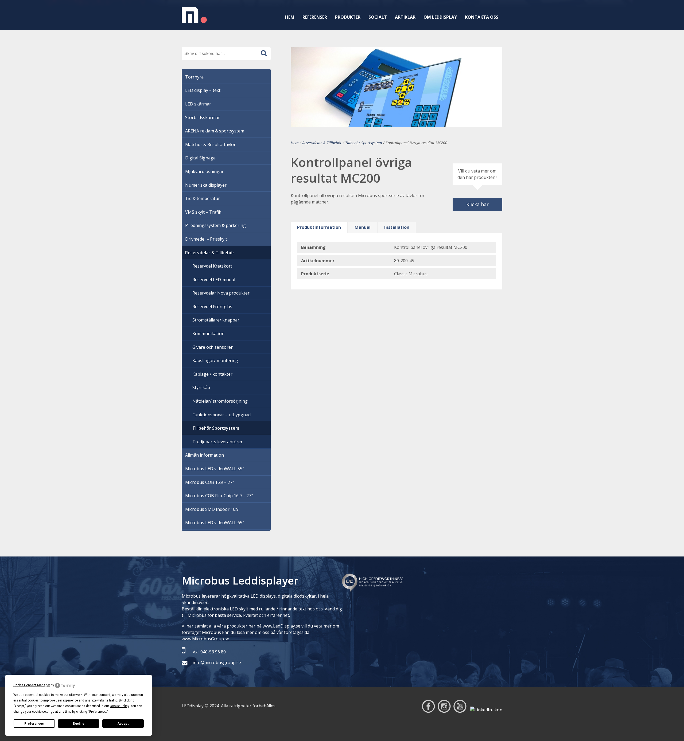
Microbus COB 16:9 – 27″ (209, 482)
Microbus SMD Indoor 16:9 (212, 509)
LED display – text (202, 90)
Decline (78, 724)
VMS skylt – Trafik (203, 212)
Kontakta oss (481, 17)
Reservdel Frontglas (212, 306)
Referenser (314, 17)
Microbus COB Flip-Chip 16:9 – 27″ (219, 496)
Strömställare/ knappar (215, 320)
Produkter (347, 17)
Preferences (34, 724)
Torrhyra (194, 77)
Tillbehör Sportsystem (363, 142)
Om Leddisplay (440, 17)
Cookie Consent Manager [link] (31, 685)
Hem (289, 17)
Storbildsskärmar (202, 117)
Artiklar (405, 17)
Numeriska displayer (206, 185)
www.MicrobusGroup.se (205, 639)
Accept (123, 724)
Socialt (377, 17)
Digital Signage (200, 158)
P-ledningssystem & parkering (215, 225)
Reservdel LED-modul (213, 280)
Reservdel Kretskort (212, 266)
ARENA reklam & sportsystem (214, 131)
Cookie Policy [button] (119, 706)
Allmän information (204, 455)
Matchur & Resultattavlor (210, 144)
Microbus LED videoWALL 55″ (214, 469)
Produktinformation (319, 227)
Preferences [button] (97, 711)
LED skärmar (198, 104)
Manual (363, 227)
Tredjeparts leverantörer (217, 442)
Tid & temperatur (202, 198)
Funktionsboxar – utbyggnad (221, 415)
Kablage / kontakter (212, 374)
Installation (396, 227)
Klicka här (477, 204)
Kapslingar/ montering (215, 360)
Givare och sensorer (212, 347)
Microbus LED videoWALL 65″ (214, 523)
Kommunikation (208, 333)
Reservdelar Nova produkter (221, 293)
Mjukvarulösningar (204, 171)
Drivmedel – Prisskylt (206, 239)
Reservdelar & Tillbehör (322, 142)
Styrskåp (201, 387)
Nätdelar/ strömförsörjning (220, 401)
